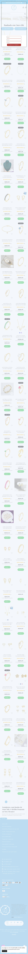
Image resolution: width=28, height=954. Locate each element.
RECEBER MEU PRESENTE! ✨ (14, 44)
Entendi (4, 951)
